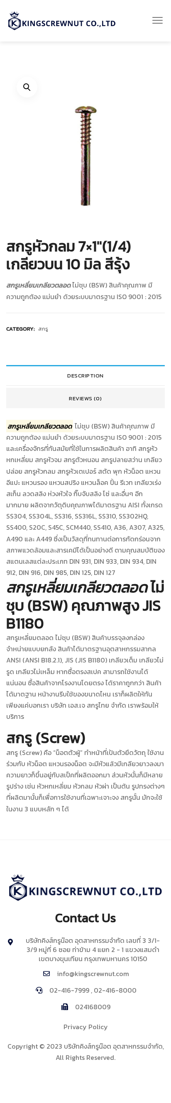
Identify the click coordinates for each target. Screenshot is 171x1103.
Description (85, 376)
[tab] (85, 375)
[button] (157, 20)
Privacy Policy (86, 1027)
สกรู (43, 329)
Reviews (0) (85, 398)
